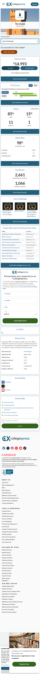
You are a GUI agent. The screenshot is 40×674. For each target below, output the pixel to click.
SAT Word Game (6, 534)
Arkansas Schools (7, 557)
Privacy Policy (12, 459)
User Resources (6, 542)
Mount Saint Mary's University (11, 253)
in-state (10, 68)
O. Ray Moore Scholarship (11, 415)
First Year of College (8, 609)
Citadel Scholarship (9, 405)
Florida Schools (6, 570)
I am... (6, 311)
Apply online (27, 354)
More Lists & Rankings (20, 221)
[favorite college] (2, 33)
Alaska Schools (6, 552)
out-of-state (29, 68)
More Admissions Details (20, 102)
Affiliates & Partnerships (9, 495)
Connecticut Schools (8, 565)
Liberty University (7, 256)
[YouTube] (21, 449)
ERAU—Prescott (6, 237)
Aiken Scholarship (8, 402)
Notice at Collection (22, 459)
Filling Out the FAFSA (8, 596)
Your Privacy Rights (32, 459)
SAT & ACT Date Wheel (9, 537)
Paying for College (7, 599)
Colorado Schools (7, 563)
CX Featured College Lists (9, 524)
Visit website (28, 351)
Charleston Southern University (11, 234)
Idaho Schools (6, 578)
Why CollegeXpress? (8, 485)
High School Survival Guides (10, 607)
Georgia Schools (7, 573)
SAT (30, 85)
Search (20, 426)
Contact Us (5, 482)
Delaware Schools (7, 568)
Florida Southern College (9, 250)
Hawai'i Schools (6, 576)
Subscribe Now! (20, 321)
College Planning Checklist (10, 532)
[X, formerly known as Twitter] (8, 449)
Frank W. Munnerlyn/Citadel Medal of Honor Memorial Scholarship (18, 409)
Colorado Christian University (11, 247)
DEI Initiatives (6, 490)
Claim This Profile (9, 52)
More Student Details (20, 131)
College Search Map (8, 513)
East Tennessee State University (11, 242)
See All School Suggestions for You (20, 265)
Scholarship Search (7, 516)
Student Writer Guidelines (10, 500)
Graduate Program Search (9, 529)
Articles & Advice (7, 519)
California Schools (7, 560)
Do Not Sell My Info (6, 461)
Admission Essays (7, 589)
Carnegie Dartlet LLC (16, 457)
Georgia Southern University (10, 239)
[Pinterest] (16, 449)
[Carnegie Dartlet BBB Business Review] (7, 475)
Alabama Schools (7, 550)
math (4, 96)
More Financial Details (20, 79)
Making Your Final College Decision (12, 602)
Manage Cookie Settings (18, 461)
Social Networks (6, 493)
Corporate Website (7, 503)
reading (5, 92)
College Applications (8, 586)
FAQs (3, 487)
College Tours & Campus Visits (11, 591)
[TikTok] (25, 449)
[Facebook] (4, 449)
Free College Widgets (8, 539)
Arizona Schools (6, 555)
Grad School (5, 526)
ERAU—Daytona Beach (8, 245)
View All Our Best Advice (9, 612)
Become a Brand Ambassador (10, 498)
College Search (6, 511)
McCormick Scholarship (10, 412)
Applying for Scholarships (9, 594)
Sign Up (34, 4)
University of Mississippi (9, 258)
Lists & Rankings (7, 521)
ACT (35, 85)
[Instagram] (12, 449)
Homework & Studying (8, 604)
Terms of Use (26, 286)
